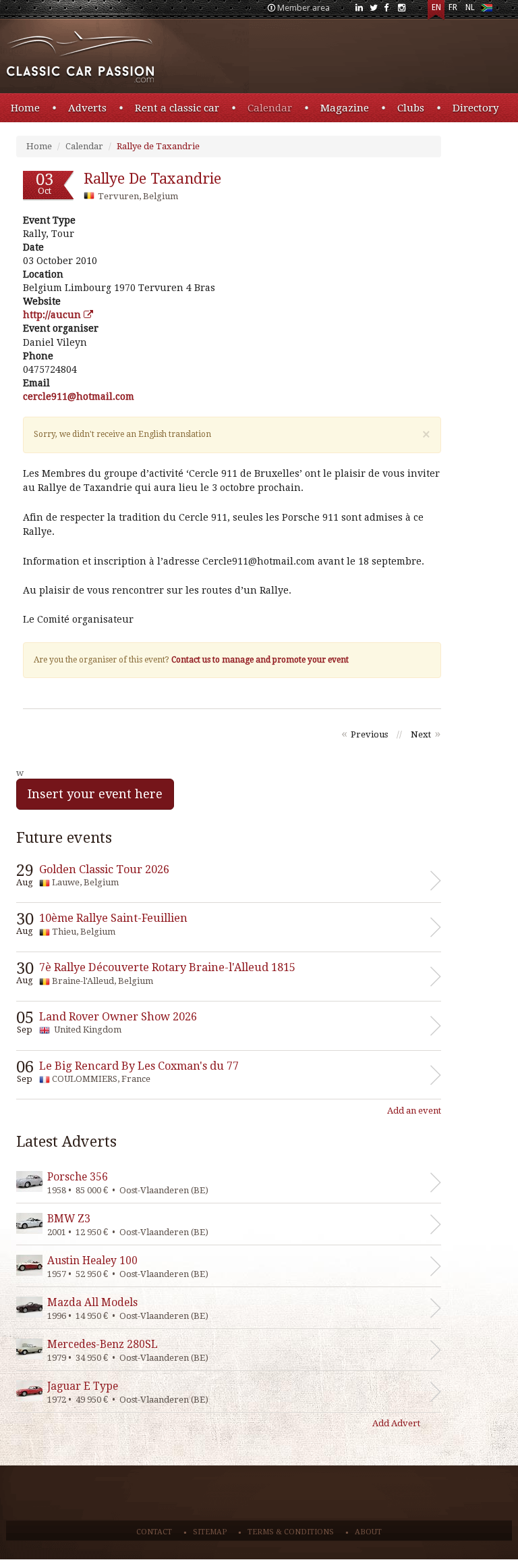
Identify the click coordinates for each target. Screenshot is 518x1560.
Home (25, 108)
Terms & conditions (291, 1532)
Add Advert (396, 1423)
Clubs (410, 108)
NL (470, 7)
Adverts (87, 108)
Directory (475, 108)
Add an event (414, 1111)
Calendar (270, 108)
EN (436, 7)
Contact (154, 1532)
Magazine (344, 108)
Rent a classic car (177, 108)
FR (453, 7)
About (368, 1532)
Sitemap (210, 1532)
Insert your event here (95, 794)
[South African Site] (486, 10)
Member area (303, 8)
